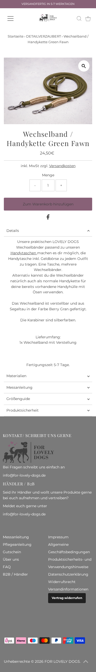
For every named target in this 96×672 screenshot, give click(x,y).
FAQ (7, 567)
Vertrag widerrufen (67, 598)
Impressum (58, 537)
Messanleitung (19, 387)
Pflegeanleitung (17, 544)
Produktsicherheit (22, 410)
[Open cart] (88, 18)
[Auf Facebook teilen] (48, 218)
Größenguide (18, 399)
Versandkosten (62, 166)
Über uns (11, 559)
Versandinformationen (68, 589)
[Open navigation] (14, 18)
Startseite (16, 36)
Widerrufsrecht (62, 582)
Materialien (16, 376)
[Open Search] (79, 18)
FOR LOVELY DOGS (62, 661)
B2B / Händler (15, 574)
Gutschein (12, 552)
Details (12, 231)
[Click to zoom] (84, 66)
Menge (48, 175)
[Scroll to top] (86, 662)
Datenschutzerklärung (68, 574)
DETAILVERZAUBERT (43, 36)
